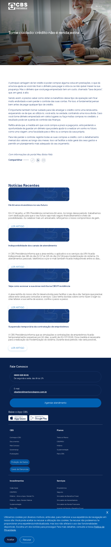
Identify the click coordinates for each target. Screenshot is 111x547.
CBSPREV (60, 441)
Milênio (59, 446)
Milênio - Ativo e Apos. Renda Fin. (22, 496)
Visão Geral (14, 488)
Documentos (14, 441)
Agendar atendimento (55, 403)
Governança (14, 450)
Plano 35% (60, 454)
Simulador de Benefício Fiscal (68, 496)
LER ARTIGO (17, 226)
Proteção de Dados (19, 462)
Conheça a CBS (15, 437)
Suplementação (62, 450)
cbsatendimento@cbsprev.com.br (30, 392)
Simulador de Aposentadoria (67, 500)
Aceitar (10, 539)
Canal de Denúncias (20, 469)
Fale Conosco (14, 446)
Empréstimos (62, 488)
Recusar (27, 539)
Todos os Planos (62, 437)
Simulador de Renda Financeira (68, 504)
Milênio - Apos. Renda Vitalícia (21, 500)
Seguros (60, 492)
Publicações (14, 454)
